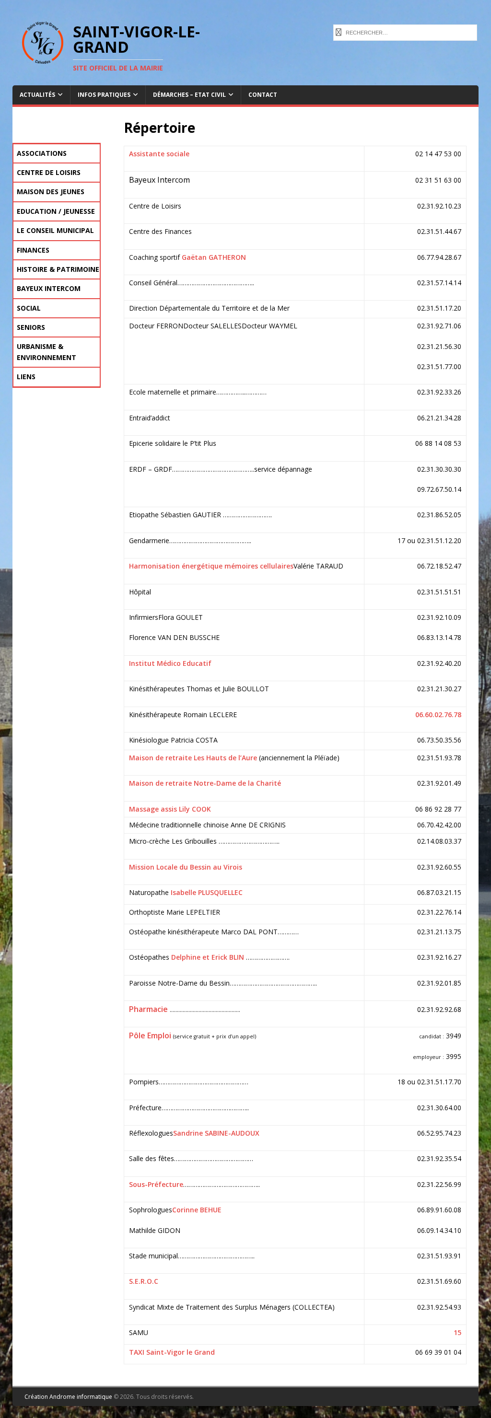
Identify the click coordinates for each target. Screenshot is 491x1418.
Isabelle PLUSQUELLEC (207, 892)
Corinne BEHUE (197, 1209)
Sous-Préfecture (156, 1184)
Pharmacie (148, 1009)
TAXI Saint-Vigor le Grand (172, 1352)
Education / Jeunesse (56, 211)
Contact (262, 95)
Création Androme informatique (68, 1397)
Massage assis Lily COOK (170, 809)
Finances (33, 250)
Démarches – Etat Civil (189, 95)
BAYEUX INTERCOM (49, 288)
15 (457, 1332)
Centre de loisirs (49, 172)
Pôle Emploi (150, 1035)
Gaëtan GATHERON (214, 257)
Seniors (31, 327)
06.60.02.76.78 (438, 714)
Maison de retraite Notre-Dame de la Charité (205, 783)
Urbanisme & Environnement (46, 351)
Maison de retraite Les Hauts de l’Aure (193, 757)
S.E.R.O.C (143, 1281)
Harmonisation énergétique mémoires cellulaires (211, 565)
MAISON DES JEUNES (50, 191)
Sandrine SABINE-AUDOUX (216, 1133)
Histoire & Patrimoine (58, 269)
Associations (42, 153)
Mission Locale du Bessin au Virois (185, 867)
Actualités (37, 95)
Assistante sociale (159, 153)
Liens (26, 376)
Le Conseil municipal (55, 230)
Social (29, 308)
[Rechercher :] (405, 31)
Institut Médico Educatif (170, 663)
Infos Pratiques (104, 95)
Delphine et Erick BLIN (206, 957)
